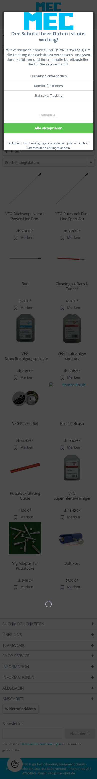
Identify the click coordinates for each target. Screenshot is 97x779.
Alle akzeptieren (48, 128)
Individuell (48, 115)
